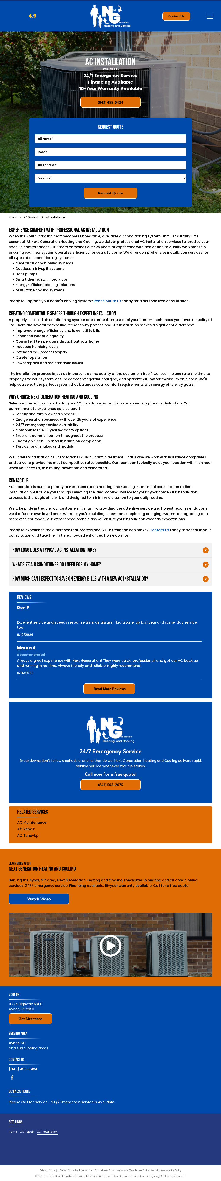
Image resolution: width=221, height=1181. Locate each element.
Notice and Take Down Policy (133, 1170)
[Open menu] (210, 16)
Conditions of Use (105, 1170)
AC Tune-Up (28, 835)
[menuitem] (14, 1132)
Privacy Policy (47, 1170)
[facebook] (12, 1078)
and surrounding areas (28, 1048)
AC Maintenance (31, 822)
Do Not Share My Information (76, 1170)
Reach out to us (107, 300)
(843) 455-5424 (23, 1069)
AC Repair (26, 829)
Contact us (159, 529)
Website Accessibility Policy (166, 1170)
